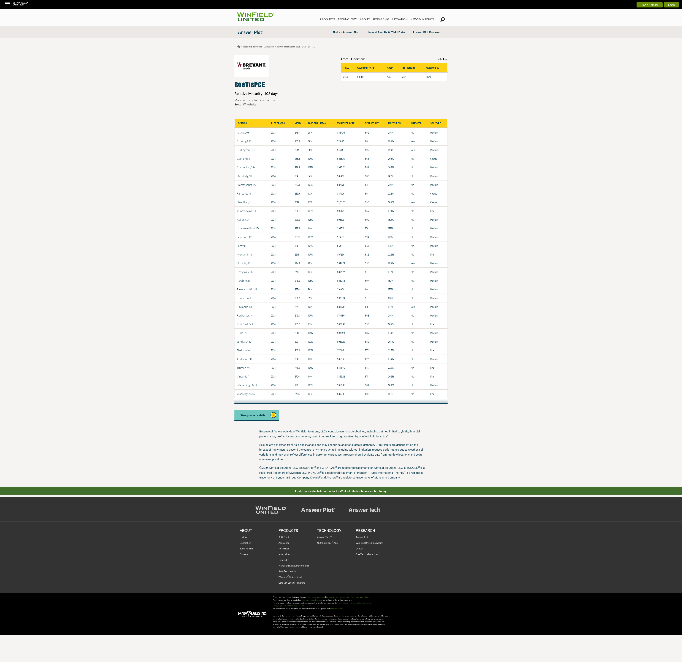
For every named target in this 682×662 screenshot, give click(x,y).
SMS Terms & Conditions (360, 597)
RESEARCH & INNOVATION (390, 19)
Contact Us (245, 542)
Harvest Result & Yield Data (288, 46)
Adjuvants (283, 542)
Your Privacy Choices (316, 597)
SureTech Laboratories (367, 554)
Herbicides (283, 548)
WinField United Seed (290, 577)
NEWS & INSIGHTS (422, 19)
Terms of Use (344, 597)
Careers (244, 554)
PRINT (440, 59)
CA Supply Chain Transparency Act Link (288, 606)
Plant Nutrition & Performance (293, 565)
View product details (253, 415)
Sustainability (246, 548)
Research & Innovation (252, 46)
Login (671, 4)
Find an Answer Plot (345, 32)
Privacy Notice (332, 597)
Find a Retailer (649, 4)
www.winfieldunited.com (312, 600)
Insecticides (284, 554)
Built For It (283, 537)
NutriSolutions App (327, 542)
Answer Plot (269, 46)
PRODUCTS (327, 19)
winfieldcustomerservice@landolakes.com (355, 603)
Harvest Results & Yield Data (386, 32)
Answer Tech (324, 537)
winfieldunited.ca (337, 608)
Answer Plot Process (426, 32)
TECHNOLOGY (347, 19)
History (243, 537)
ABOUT (365, 19)
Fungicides (283, 560)
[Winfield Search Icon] (442, 19)
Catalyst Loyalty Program (291, 582)
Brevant (240, 104)
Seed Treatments (287, 571)
